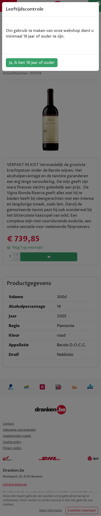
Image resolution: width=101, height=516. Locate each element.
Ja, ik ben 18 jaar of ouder (31, 62)
